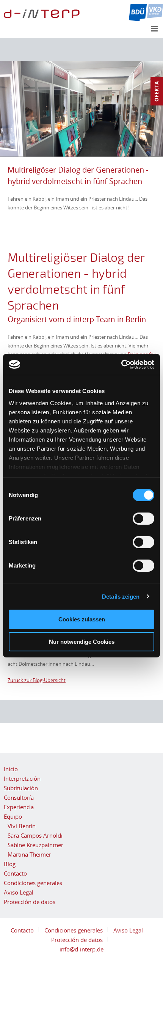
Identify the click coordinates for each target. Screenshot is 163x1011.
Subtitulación (21, 788)
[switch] (143, 519)
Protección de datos (29, 902)
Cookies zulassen (81, 619)
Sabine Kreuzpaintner (35, 845)
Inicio (11, 769)
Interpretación (22, 778)
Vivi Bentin (22, 826)
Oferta (156, 91)
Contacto (15, 873)
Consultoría (19, 797)
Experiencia (19, 807)
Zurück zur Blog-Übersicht (37, 680)
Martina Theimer (29, 854)
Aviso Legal (18, 892)
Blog (10, 864)
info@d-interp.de (81, 949)
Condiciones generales (33, 883)
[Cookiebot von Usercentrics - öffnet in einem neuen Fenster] (121, 364)
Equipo (13, 816)
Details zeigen (120, 596)
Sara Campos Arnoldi (35, 835)
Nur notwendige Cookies (81, 641)
